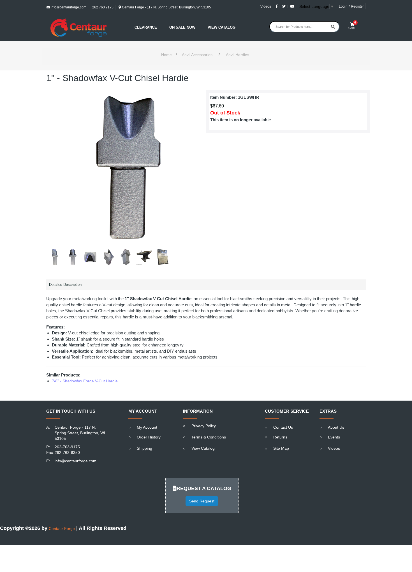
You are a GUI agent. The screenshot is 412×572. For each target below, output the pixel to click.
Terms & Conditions (208, 437)
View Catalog (221, 27)
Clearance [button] (146, 27)
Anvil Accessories (197, 54)
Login (343, 6)
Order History (149, 437)
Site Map (281, 448)
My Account (147, 427)
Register (357, 6)
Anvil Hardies (237, 54)
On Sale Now (182, 27)
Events (334, 437)
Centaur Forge (62, 528)
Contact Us (283, 427)
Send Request (201, 501)
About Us (336, 427)
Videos (265, 6)
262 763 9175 (102, 7)
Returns (280, 437)
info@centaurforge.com (68, 7)
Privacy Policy (203, 426)
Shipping (144, 448)
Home (166, 54)
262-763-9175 (67, 447)
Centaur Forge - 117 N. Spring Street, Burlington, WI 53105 (166, 7)
